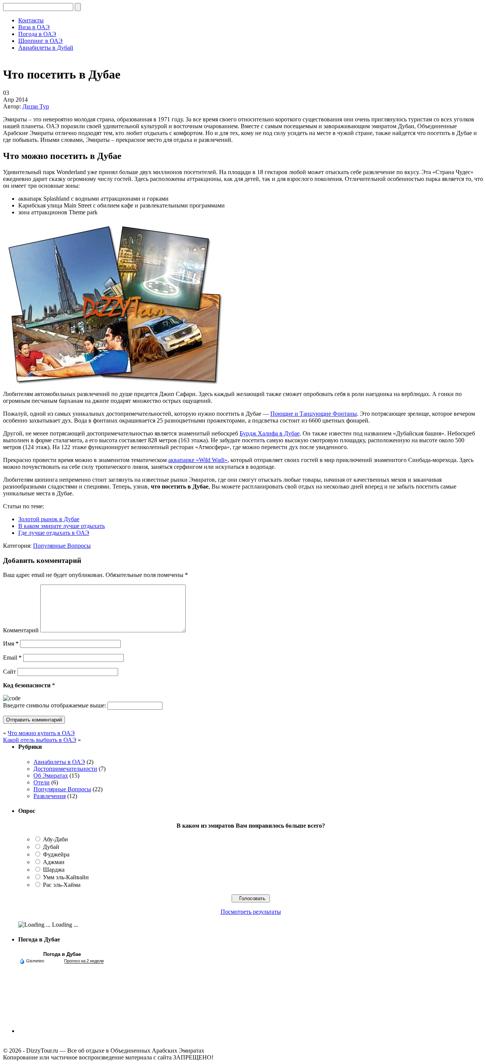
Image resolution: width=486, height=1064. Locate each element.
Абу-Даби (55, 839)
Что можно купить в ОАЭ (41, 733)
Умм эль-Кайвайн (66, 877)
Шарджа (54, 869)
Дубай (51, 847)
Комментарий (21, 630)
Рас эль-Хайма (61, 885)
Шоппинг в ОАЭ (40, 41)
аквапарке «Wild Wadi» (197, 460)
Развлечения (49, 796)
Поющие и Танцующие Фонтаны (313, 413)
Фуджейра (56, 854)
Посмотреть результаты (251, 911)
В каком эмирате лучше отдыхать (61, 526)
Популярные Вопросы (62, 545)
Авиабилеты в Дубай (45, 47)
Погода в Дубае (62, 954)
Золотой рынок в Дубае (48, 519)
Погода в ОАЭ (37, 34)
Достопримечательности (65, 768)
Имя (11, 643)
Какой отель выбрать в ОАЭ (39, 740)
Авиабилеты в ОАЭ (59, 762)
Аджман (54, 862)
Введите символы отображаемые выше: (54, 705)
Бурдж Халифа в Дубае (270, 433)
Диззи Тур (35, 106)
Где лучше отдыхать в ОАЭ (53, 533)
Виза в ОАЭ (34, 27)
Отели (41, 782)
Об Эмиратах (50, 775)
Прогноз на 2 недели (84, 961)
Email (12, 657)
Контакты (31, 20)
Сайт (9, 671)
